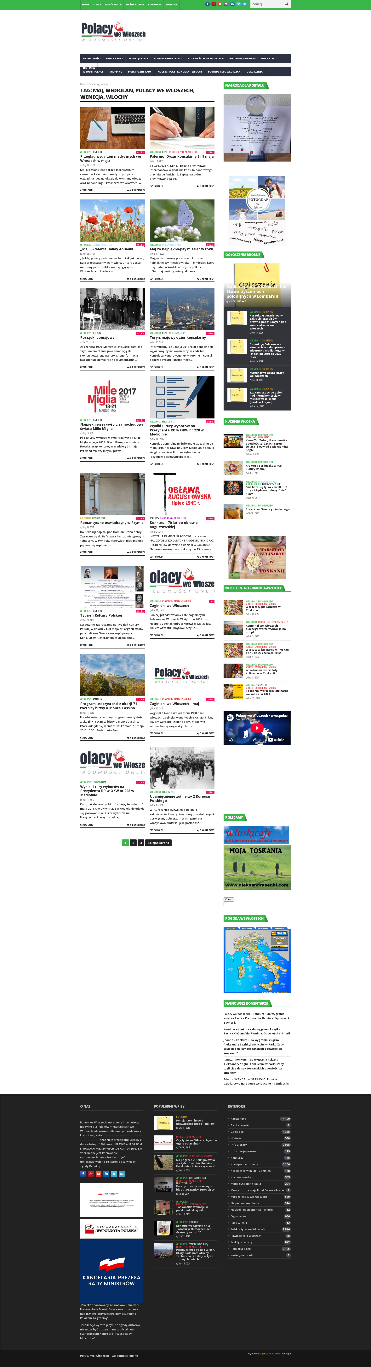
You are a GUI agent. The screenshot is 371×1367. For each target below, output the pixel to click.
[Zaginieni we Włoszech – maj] (182, 675)
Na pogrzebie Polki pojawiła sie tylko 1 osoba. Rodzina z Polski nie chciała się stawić (195, 1163)
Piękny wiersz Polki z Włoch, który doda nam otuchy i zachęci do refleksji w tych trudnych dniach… (195, 1254)
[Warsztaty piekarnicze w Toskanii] (233, 607)
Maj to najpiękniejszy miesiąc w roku (181, 249)
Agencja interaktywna (271, 1353)
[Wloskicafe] (256, 842)
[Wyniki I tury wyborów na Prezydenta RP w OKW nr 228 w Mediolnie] (112, 763)
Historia (97, 333)
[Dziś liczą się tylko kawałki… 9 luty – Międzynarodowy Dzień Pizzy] (233, 488)
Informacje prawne (242, 58)
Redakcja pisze (138, 58)
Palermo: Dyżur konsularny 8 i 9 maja (182, 156)
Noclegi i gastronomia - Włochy (261, 604)
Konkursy (155, 4)
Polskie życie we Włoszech (206, 58)
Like (142, 152)
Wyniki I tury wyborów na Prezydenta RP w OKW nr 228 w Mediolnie (107, 790)
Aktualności (91, 58)
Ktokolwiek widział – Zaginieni (251, 1171)
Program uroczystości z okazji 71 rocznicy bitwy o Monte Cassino (108, 705)
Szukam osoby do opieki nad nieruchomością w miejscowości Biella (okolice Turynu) (266, 397)
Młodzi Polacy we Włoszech (173, 518)
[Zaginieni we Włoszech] (182, 582)
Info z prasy (114, 58)
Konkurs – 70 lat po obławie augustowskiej (174, 524)
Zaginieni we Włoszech (169, 605)
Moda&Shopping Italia (246, 1184)
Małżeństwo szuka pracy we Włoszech (267, 374)
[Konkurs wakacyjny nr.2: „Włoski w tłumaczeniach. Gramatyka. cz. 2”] (163, 1228)
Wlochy (117, 96)
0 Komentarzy (137, 190)
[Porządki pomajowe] (112, 309)
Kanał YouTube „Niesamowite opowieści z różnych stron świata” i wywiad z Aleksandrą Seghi (267, 445)
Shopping (115, 71)
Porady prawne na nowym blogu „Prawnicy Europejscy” (196, 1187)
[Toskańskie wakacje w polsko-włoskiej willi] (163, 1207)
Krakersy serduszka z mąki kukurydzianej (264, 467)
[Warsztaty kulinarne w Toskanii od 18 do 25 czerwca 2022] (233, 650)
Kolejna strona (158, 843)
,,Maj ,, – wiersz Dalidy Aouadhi (106, 249)
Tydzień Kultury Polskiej (101, 615)
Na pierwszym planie (271, 484)
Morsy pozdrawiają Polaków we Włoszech (258, 1190)
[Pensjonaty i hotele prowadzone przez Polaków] (163, 1123)
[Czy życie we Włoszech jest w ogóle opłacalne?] (163, 1142)
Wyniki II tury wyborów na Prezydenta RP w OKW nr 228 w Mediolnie (177, 429)
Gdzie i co (267, 58)
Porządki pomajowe (97, 337)
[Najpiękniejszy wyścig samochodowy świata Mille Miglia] (112, 396)
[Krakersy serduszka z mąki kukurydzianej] (233, 468)
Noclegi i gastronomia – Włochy (180, 71)
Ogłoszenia (255, 71)
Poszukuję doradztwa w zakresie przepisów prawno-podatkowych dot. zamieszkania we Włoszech (268, 322)
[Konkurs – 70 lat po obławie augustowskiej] (182, 494)
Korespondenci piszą (168, 58)
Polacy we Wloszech (164, 90)
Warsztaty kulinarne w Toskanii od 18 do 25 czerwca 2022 (268, 651)
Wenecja (91, 96)
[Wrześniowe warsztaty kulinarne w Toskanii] (233, 671)
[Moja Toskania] (257, 889)
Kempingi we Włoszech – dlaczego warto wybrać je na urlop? (266, 629)
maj (98, 90)
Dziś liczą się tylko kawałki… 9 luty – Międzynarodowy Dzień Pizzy (266, 490)
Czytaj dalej (86, 190)
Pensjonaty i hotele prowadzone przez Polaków (195, 1122)
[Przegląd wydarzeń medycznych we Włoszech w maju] (112, 128)
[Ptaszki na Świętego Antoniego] (233, 511)
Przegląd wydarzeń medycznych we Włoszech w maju (110, 158)
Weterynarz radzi (242, 1255)
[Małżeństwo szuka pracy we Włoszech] (237, 375)
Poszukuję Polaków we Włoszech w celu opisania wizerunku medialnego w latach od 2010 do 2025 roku (267, 350)
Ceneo (228, 899)
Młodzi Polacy (93, 71)
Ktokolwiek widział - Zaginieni (176, 601)
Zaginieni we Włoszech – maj (174, 703)
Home (85, 4)
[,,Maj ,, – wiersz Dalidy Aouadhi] (112, 220)
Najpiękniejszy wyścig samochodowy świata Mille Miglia (112, 426)
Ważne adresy (135, 4)
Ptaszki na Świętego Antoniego (268, 509)
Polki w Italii (239, 1223)
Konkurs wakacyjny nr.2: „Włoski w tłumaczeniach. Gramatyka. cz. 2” (194, 1229)
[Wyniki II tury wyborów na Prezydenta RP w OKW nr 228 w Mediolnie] (182, 397)
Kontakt (171, 4)
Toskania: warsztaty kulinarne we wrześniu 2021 (267, 692)
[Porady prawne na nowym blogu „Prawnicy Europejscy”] (163, 1184)
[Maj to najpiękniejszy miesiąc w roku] (182, 220)
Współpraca (113, 4)
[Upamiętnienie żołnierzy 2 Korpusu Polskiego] (182, 768)
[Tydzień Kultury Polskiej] (112, 587)
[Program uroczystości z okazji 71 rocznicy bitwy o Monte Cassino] (112, 675)
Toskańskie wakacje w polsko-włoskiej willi (192, 1208)
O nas (97, 4)
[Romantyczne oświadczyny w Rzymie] (112, 494)
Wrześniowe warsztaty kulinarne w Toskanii (262, 671)
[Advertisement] (253, 783)
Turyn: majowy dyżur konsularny (178, 337)
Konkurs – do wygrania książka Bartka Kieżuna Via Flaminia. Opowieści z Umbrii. (256, 1018)
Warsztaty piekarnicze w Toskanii (263, 608)
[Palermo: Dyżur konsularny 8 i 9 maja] (182, 128)
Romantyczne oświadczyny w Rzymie (112, 522)
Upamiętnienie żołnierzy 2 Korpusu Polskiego (180, 798)
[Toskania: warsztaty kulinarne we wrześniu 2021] (233, 691)
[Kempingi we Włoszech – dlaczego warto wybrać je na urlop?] (233, 628)
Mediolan (119, 90)
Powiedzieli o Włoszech (224, 71)
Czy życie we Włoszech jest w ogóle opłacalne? (196, 1141)
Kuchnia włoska (94, 81)
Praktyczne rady (139, 71)
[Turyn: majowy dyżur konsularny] (182, 309)
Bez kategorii (240, 1125)
